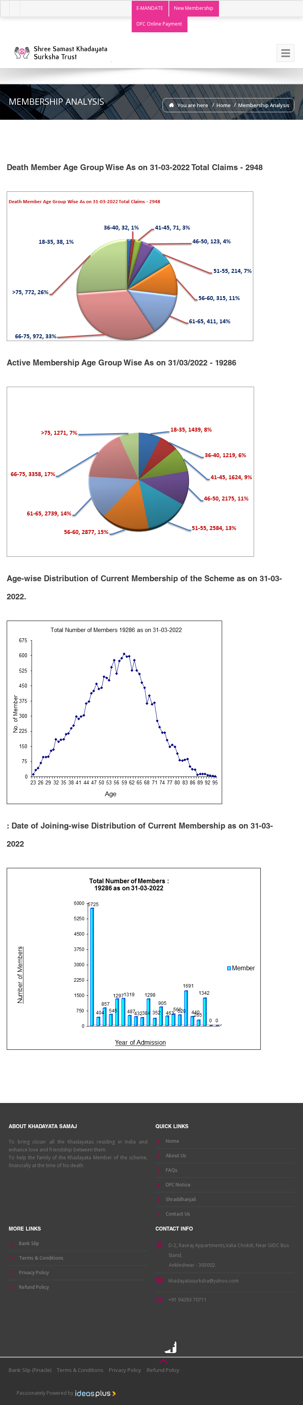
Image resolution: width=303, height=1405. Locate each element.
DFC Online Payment (159, 23)
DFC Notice (178, 1184)
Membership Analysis (264, 105)
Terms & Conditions (41, 1258)
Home (224, 105)
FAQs (172, 1170)
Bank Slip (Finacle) (30, 1369)
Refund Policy (34, 1287)
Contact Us (178, 1213)
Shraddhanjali (181, 1199)
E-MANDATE (150, 8)
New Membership (193, 8)
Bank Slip (29, 1243)
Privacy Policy (34, 1272)
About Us (176, 1155)
